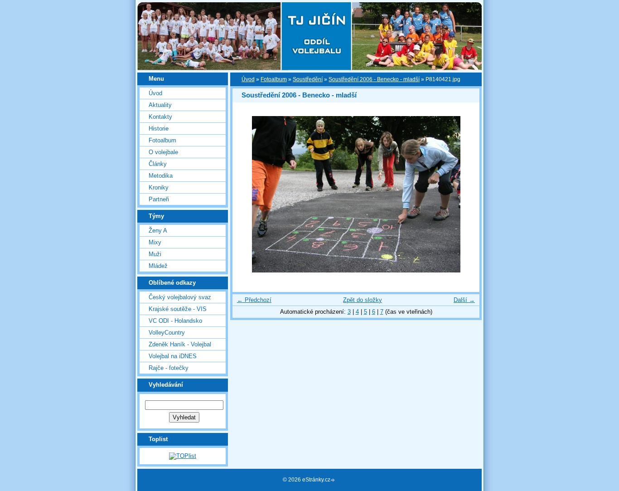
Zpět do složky (362, 300)
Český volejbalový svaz (180, 297)
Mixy (155, 242)
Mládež (158, 266)
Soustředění (308, 79)
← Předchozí (254, 300)
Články (158, 163)
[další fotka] (465, 194)
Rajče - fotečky (169, 368)
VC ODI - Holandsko (175, 320)
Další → (464, 300)
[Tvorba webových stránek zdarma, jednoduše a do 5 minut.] (333, 480)
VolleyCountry (167, 332)
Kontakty (160, 116)
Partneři (159, 199)
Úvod (155, 93)
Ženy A (158, 230)
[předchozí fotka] (247, 194)
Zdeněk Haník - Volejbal (180, 344)
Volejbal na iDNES (173, 356)
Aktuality (160, 105)
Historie (159, 128)
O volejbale (163, 152)
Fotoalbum (162, 140)
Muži (155, 254)
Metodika (161, 175)
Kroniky (159, 187)
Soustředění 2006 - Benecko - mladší (374, 79)
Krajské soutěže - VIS (178, 309)
